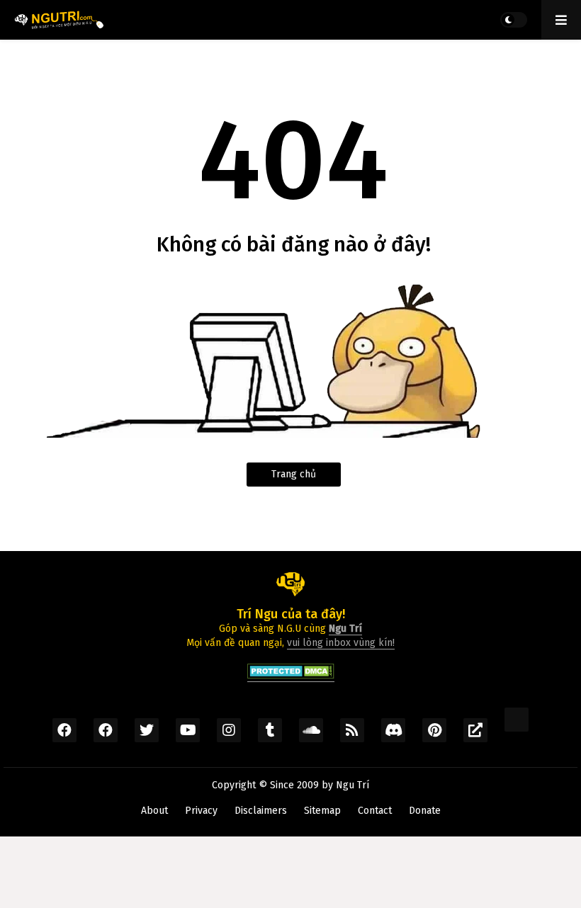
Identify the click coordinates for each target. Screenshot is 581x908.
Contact (375, 811)
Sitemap (322, 811)
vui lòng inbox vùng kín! (341, 643)
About (154, 811)
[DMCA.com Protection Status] (290, 675)
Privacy (201, 811)
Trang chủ (293, 474)
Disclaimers (261, 811)
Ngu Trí (352, 785)
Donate (425, 811)
